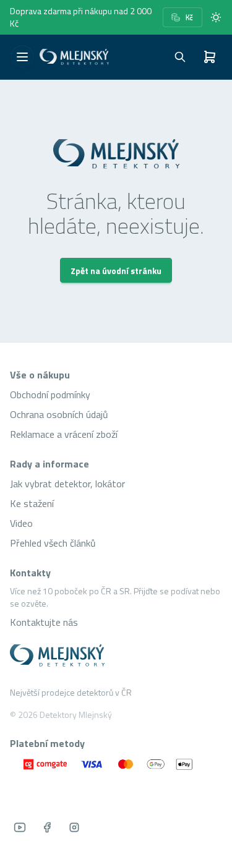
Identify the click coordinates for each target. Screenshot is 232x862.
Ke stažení (32, 503)
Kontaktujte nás (44, 622)
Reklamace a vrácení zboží (64, 434)
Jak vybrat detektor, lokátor (67, 483)
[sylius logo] (74, 57)
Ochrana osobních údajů (59, 414)
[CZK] (182, 17)
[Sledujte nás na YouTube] (20, 827)
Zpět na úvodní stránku (116, 270)
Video (21, 523)
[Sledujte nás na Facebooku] (47, 827)
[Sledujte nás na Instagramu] (74, 827)
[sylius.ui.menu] (22, 57)
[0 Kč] (209, 57)
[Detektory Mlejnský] (116, 655)
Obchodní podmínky (50, 394)
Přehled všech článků (53, 543)
